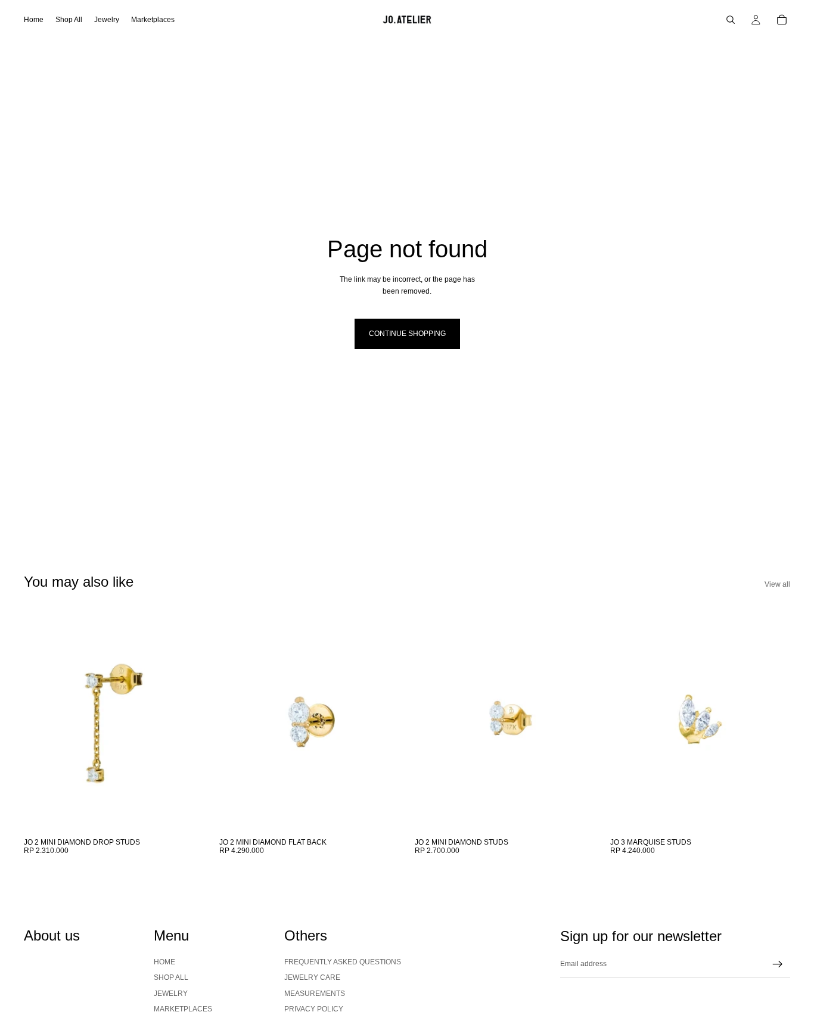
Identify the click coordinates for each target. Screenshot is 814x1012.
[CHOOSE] (185, 813)
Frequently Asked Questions (342, 962)
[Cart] (782, 20)
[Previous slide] (42, 719)
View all (777, 584)
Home (164, 962)
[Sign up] (777, 964)
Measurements (314, 993)
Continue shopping (407, 333)
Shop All (171, 978)
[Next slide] (186, 719)
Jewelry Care (312, 978)
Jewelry (171, 993)
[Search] (730, 20)
